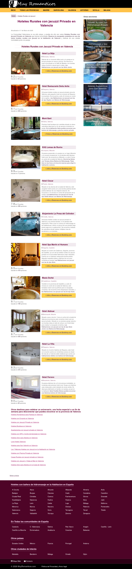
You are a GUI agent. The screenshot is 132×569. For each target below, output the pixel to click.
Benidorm (33, 554)
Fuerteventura (70, 496)
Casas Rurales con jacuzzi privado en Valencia (27, 457)
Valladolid (33, 513)
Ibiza (85, 500)
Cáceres (51, 493)
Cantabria (86, 493)
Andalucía (51, 530)
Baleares (86, 530)
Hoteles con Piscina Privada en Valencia (25, 453)
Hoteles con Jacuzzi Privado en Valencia (25, 422)
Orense (68, 506)
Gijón (85, 554)
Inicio (13, 10)
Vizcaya (50, 513)
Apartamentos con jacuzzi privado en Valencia (27, 430)
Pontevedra (105, 506)
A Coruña (15, 489)
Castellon (104, 493)
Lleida (50, 503)
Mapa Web (17, 561)
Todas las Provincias (29, 10)
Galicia (50, 526)
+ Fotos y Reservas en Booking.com (58, 134)
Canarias (68, 530)
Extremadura (34, 530)
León (31, 503)
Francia (50, 543)
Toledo (103, 510)
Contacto (29, 561)
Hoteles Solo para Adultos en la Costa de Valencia (28, 465)
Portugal (68, 543)
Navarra (50, 506)
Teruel (85, 510)
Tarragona (69, 510)
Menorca (15, 506)
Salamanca (16, 510)
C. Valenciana (35, 526)
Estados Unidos (17, 543)
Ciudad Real (16, 496)
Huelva (50, 500)
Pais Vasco (69, 526)
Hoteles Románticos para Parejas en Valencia (27, 414)
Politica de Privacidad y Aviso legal (54, 566)
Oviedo (68, 554)
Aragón (85, 526)
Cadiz (67, 493)
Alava (32, 489)
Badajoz (15, 493)
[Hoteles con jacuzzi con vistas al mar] (97, 116)
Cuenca (50, 496)
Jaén (102, 500)
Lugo (67, 503)
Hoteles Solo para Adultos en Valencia (24, 438)
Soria (49, 510)
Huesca (68, 500)
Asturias (84, 10)
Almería (86, 489)
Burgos (32, 493)
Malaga (107, 10)
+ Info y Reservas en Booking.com (59, 71)
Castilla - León (106, 526)
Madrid (46, 10)
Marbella (15, 554)
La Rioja (15, 503)
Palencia (86, 506)
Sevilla (96, 10)
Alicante (50, 489)
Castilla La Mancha (19, 530)
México (32, 543)
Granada (104, 496)
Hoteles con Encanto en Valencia (22, 418)
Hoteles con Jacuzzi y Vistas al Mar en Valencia (27, 461)
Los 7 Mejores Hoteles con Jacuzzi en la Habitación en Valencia (33, 449)
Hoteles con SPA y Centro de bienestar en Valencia (28, 434)
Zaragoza (86, 513)
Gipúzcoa (33, 500)
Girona (85, 496)
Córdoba (33, 496)
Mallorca (104, 503)
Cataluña (15, 526)
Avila (102, 489)
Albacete (68, 489)
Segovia (33, 510)
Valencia (72, 10)
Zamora (68, 513)
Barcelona (59, 10)
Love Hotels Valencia (18, 441)
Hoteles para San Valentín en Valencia (24, 445)
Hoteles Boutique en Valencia (21, 426)
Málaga (85, 503)
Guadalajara (16, 500)
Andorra (86, 543)
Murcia (32, 506)
